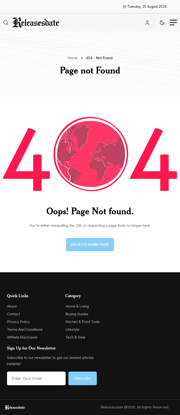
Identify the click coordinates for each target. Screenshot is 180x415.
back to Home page (90, 244)
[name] (35, 22)
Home (73, 58)
